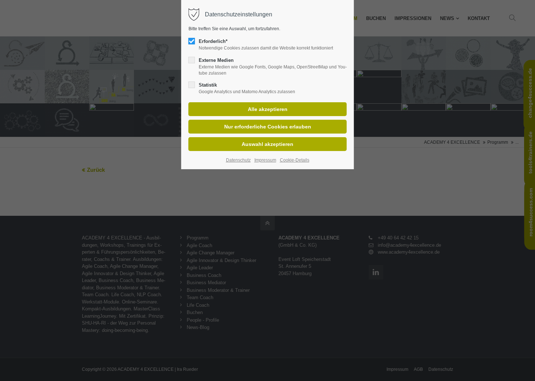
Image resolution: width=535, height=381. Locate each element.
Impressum (265, 160)
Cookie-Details (294, 160)
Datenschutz (238, 160)
